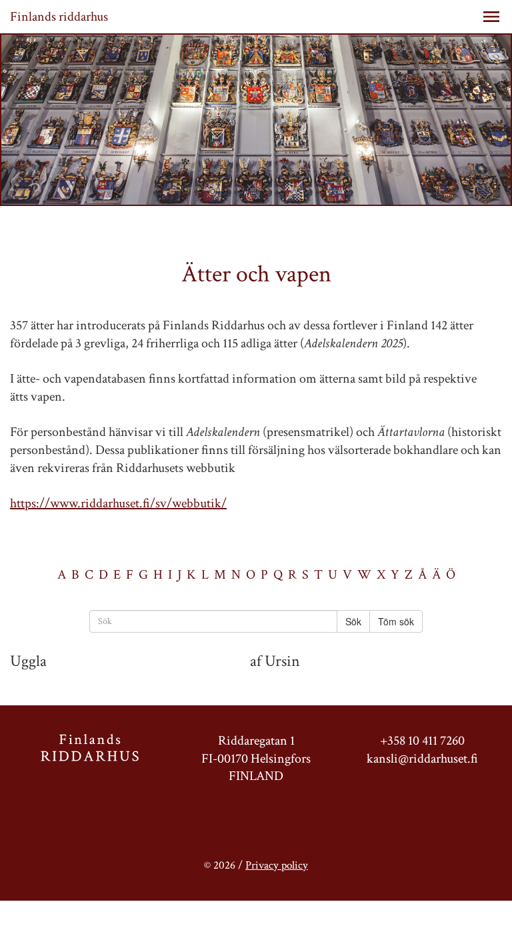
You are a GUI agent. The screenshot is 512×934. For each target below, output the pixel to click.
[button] (491, 16)
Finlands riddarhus (59, 16)
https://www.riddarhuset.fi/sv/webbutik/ (118, 503)
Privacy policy (276, 865)
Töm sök (396, 621)
